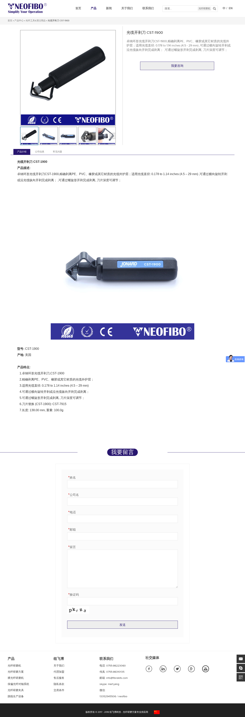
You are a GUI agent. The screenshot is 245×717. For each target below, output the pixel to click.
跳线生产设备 (16, 696)
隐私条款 (59, 684)
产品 (93, 8)
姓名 (72, 477)
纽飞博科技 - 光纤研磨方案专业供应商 (128, 712)
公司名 (73, 495)
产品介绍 (21, 152)
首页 (78, 8)
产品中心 (19, 21)
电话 (72, 512)
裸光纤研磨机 (16, 678)
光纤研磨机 (204, 8)
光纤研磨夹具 (16, 690)
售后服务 (59, 678)
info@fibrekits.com (117, 678)
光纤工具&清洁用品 (36, 21)
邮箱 (72, 529)
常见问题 (57, 152)
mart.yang (113, 684)
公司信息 (39, 152)
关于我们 (127, 8)
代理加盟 (59, 672)
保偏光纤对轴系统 (18, 684)
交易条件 (59, 690)
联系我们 (148, 8)
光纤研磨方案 (16, 672)
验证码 (73, 594)
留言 (72, 547)
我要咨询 (177, 65)
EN (230, 8)
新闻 (109, 8)
